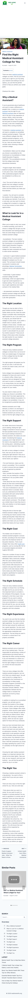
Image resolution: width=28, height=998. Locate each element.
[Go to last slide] (4, 887)
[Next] (23, 887)
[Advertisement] (14, 21)
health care (21, 544)
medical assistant (17, 74)
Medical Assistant (7, 51)
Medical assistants (8, 113)
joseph (5, 65)
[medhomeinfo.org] (9, 3)
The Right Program (12, 936)
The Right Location (12, 933)
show (10, 70)
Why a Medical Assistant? (14, 926)
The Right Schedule (12, 944)
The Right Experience (13, 947)
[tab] (12, 905)
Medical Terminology (15, 266)
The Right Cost (11, 942)
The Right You (10, 953)
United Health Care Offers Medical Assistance (22, 853)
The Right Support (12, 939)
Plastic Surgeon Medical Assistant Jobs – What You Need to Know (7, 853)
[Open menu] (24, 3)
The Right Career (11, 950)
